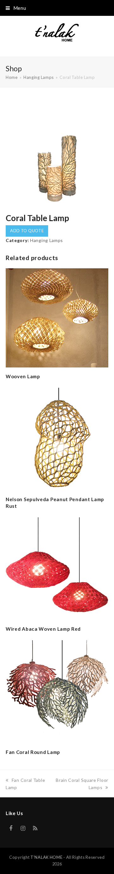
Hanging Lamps (46, 240)
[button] (16, 8)
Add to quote (27, 230)
